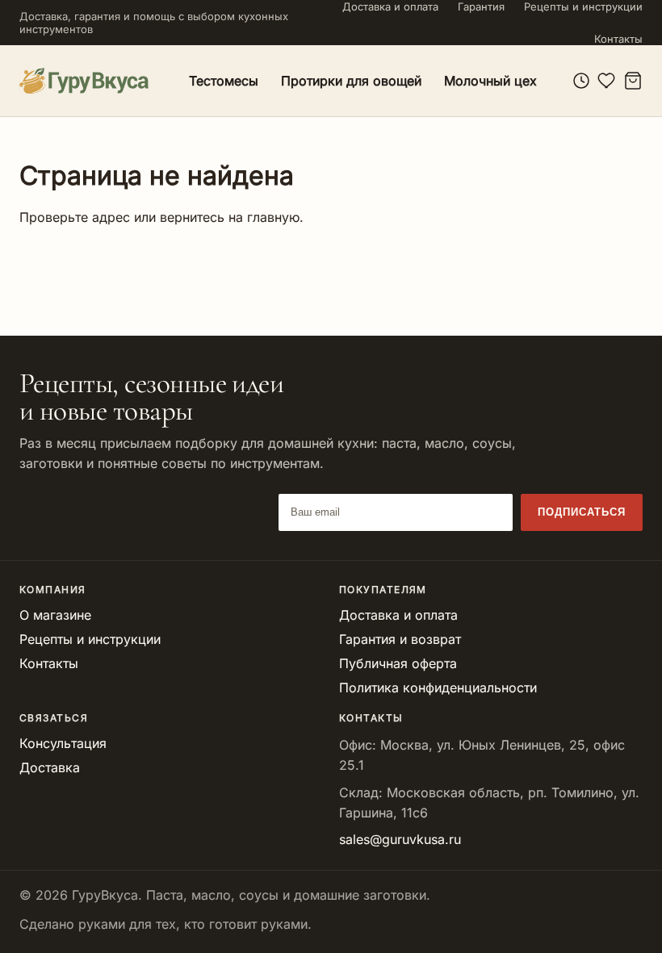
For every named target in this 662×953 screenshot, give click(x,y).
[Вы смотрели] (581, 80)
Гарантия (481, 6)
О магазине (55, 615)
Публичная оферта (398, 663)
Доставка (49, 767)
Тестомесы (223, 81)
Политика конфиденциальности (438, 687)
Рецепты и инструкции (583, 6)
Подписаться (582, 512)
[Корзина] (633, 80)
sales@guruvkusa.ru (400, 839)
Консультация (63, 743)
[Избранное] (607, 80)
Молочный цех (490, 81)
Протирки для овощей (351, 81)
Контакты (618, 38)
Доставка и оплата (390, 6)
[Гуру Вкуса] (84, 80)
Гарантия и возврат (400, 639)
